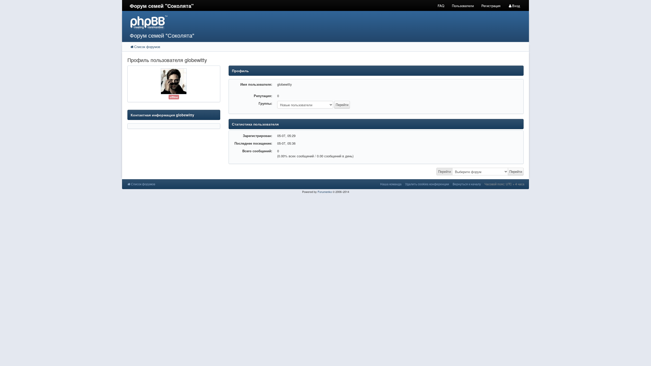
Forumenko (325, 192)
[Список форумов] (274, 23)
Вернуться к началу (467, 184)
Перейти (444, 171)
